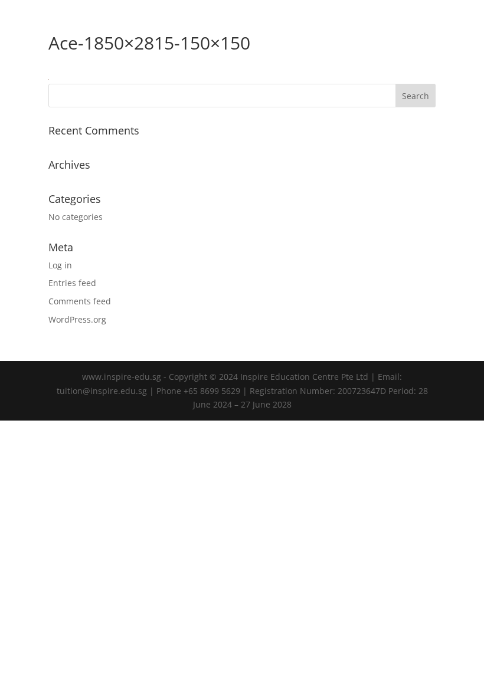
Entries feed (72, 282)
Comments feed (79, 301)
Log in (60, 265)
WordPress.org (77, 319)
